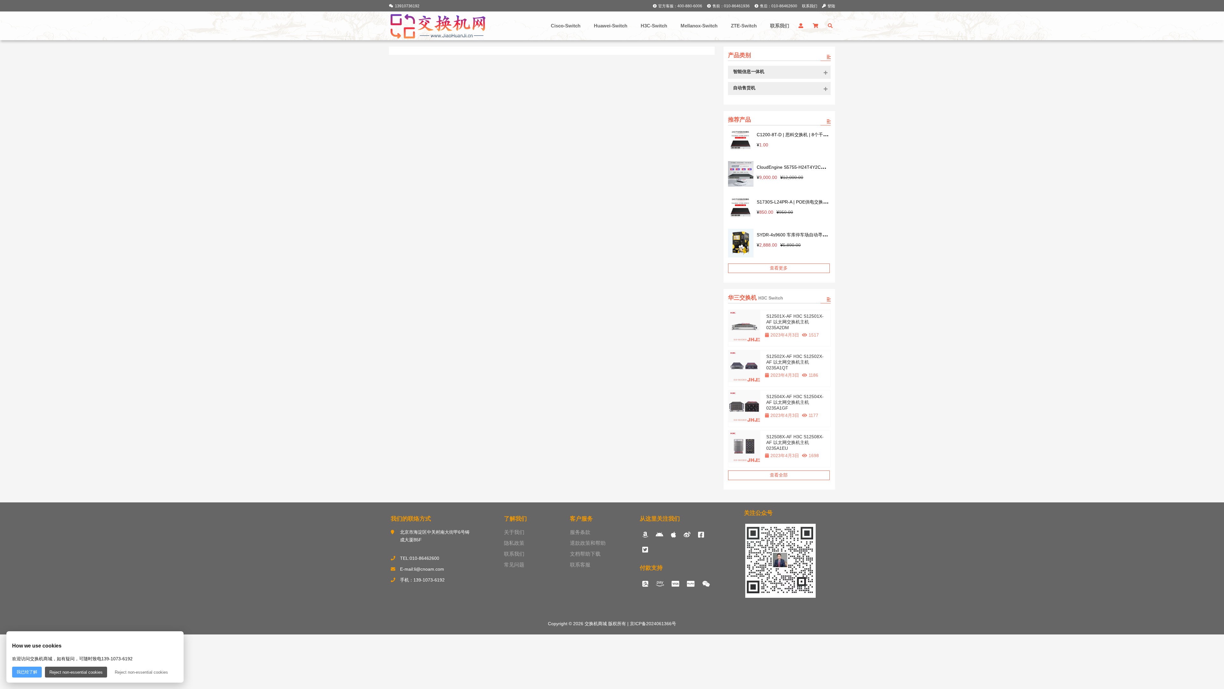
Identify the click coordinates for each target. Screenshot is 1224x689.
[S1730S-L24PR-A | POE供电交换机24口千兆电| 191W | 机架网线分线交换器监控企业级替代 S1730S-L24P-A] (741, 208)
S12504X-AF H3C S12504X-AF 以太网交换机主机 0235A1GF (795, 402)
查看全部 (779, 475)
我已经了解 (27, 672)
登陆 (831, 6)
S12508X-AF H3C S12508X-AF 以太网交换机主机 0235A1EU (795, 442)
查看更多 (779, 267)
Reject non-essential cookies (76, 672)
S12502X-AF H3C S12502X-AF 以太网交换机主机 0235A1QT (795, 362)
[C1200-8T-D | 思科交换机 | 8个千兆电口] (741, 141)
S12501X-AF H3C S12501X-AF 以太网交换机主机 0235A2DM (795, 322)
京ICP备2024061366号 (652, 623)
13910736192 (407, 6)
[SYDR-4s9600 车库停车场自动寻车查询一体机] (741, 244)
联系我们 (809, 6)
